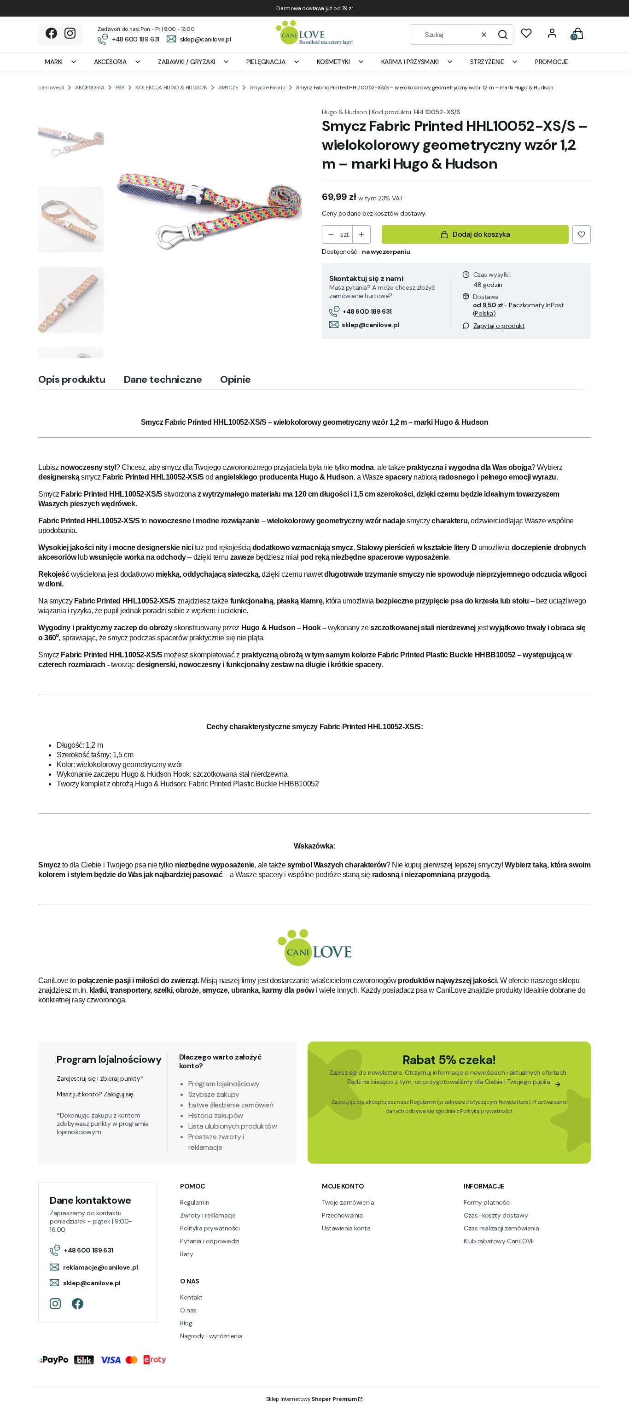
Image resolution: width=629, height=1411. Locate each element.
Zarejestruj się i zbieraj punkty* (100, 1078)
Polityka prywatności (210, 1228)
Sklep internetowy (311, 1399)
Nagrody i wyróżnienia (211, 1336)
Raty (186, 1254)
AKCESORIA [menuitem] (110, 62)
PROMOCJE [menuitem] (551, 62)
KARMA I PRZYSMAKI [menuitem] (410, 62)
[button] (503, 34)
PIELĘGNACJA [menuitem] (265, 62)
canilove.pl (51, 87)
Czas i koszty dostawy (496, 1215)
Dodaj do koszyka (481, 234)
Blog (186, 1323)
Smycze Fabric (267, 87)
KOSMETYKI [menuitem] (333, 62)
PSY (120, 87)
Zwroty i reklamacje (208, 1215)
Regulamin (423, 1102)
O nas (188, 1310)
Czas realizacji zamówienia (501, 1228)
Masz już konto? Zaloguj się (95, 1094)
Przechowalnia (342, 1215)
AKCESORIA (89, 87)
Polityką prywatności (486, 1111)
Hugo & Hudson (344, 112)
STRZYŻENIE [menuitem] (487, 62)
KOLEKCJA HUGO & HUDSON (171, 87)
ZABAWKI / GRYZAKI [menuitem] (186, 62)
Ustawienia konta (346, 1228)
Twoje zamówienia (348, 1202)
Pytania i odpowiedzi (209, 1241)
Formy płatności (487, 1202)
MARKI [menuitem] (54, 62)
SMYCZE (228, 87)
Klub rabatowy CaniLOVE (499, 1241)
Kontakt (191, 1297)
